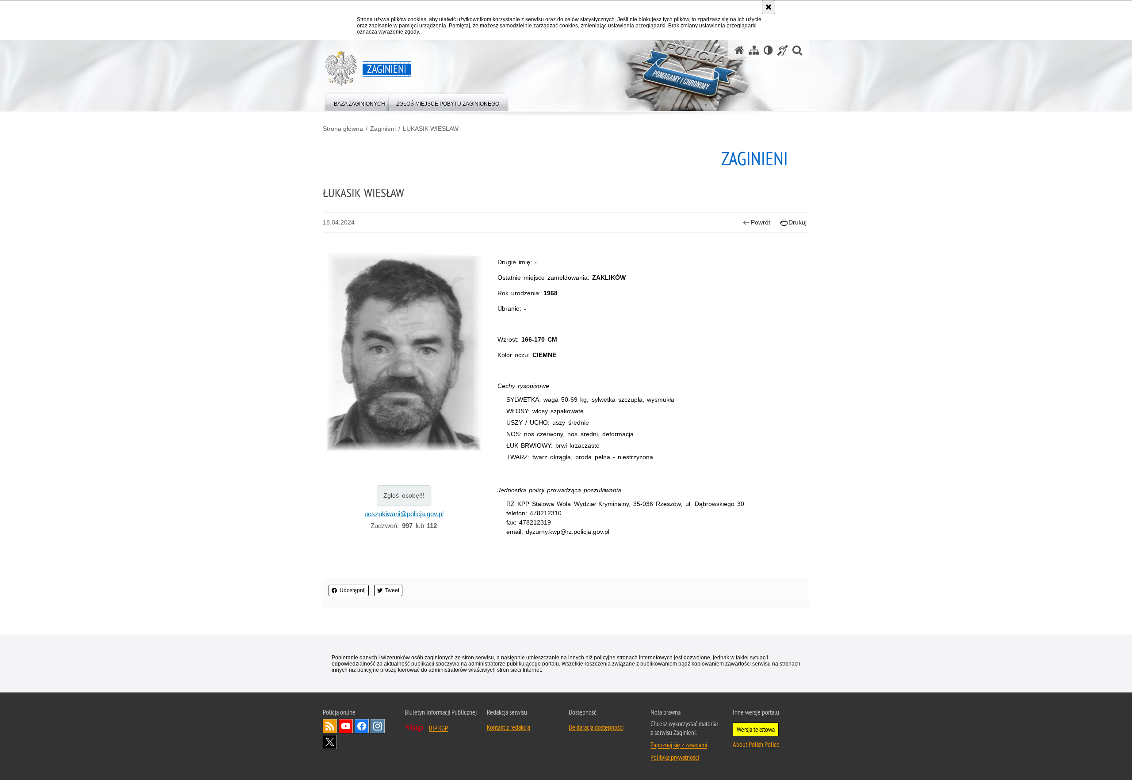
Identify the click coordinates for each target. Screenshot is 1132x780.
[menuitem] (359, 101)
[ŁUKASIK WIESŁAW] (404, 351)
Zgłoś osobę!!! (403, 495)
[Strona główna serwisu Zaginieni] (739, 50)
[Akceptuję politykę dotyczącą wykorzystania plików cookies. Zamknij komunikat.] (768, 7)
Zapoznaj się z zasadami (678, 744)
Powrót (760, 222)
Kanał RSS (330, 726)
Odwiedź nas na (346, 726)
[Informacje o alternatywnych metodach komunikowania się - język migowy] (782, 50)
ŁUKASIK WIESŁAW (431, 128)
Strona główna (343, 128)
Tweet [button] (392, 590)
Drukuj (797, 222)
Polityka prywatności (674, 757)
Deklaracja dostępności (596, 727)
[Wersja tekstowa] (768, 50)
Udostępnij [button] (353, 590)
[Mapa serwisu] (754, 50)
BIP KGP (438, 727)
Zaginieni (383, 128)
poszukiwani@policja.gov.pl (404, 513)
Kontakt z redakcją (508, 727)
